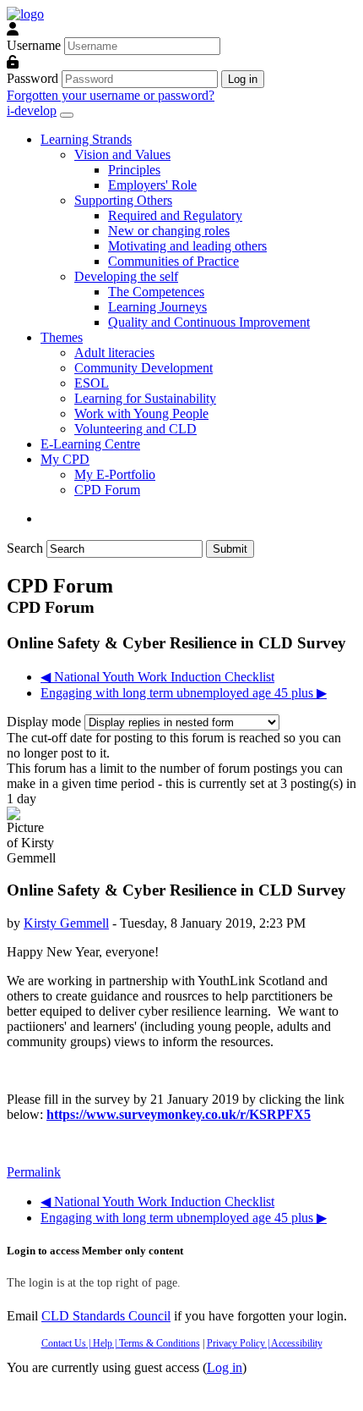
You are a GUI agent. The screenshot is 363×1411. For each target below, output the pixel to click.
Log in (224, 1367)
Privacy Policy (236, 1343)
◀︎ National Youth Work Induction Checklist (157, 677)
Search (25, 548)
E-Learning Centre (90, 444)
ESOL (91, 383)
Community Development (143, 368)
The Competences (156, 291)
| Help (99, 1343)
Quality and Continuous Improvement (209, 322)
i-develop (32, 110)
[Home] (25, 14)
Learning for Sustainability (145, 398)
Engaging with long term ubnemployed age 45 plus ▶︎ (184, 693)
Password (32, 78)
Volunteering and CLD (135, 429)
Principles (134, 170)
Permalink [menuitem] (34, 1172)
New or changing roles (169, 230)
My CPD (65, 459)
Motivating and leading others (187, 246)
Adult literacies (114, 352)
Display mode (45, 721)
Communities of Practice (173, 261)
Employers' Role (152, 185)
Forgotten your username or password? (110, 95)
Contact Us (63, 1343)
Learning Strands (86, 139)
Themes (62, 337)
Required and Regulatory (175, 215)
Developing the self (126, 276)
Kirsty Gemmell (66, 923)
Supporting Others (123, 200)
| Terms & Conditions (156, 1343)
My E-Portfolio (114, 474)
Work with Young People (141, 413)
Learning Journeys (157, 307)
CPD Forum (107, 489)
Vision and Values (122, 154)
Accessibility (296, 1343)
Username (34, 45)
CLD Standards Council (106, 1316)
